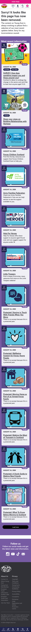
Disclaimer (15, 599)
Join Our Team (5, 603)
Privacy (15, 576)
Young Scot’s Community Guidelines (16, 587)
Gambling (6, 69)
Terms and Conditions (15, 582)
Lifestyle (6, 115)
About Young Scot (5, 582)
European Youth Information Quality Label (5, 591)
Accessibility (15, 594)
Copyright (15, 579)
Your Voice (14, 69)
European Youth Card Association (4, 598)
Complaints (15, 596)
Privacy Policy (16, 591)
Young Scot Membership (5, 586)
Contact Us (4, 579)
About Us (4, 576)
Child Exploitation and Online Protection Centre (17, 605)
